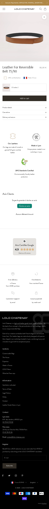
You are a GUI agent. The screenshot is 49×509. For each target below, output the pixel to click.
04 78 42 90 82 (8, 422)
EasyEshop (44, 503)
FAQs (5, 397)
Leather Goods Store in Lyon (11, 405)
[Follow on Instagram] (16, 475)
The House (6, 357)
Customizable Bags (8, 353)
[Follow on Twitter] (9, 475)
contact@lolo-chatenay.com (16, 437)
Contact (5, 401)
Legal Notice (7, 393)
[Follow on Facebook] (3, 475)
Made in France (7, 365)
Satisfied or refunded (9, 385)
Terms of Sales (7, 389)
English (33, 482)
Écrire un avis (24, 205)
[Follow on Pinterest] (22, 475)
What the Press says (9, 373)
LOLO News (7, 369)
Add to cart (24, 98)
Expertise (5, 361)
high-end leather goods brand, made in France (28, 323)
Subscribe (9, 466)
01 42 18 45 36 (7, 432)
